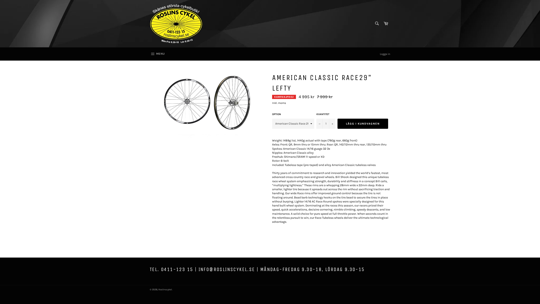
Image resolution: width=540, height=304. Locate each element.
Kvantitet (322, 114)
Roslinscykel (165, 289)
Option (276, 114)
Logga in (385, 54)
